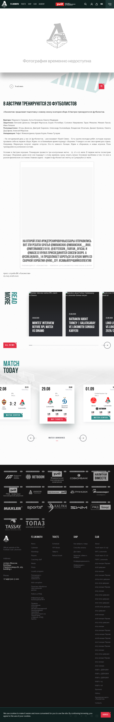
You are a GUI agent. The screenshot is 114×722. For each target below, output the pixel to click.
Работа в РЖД (36, 594)
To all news (19, 86)
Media (33, 563)
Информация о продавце (79, 566)
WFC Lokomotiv (101, 552)
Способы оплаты (80, 548)
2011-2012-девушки (102, 583)
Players (34, 555)
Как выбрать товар (81, 544)
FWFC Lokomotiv (101, 559)
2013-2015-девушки (102, 622)
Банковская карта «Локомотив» (101, 698)
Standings (35, 552)
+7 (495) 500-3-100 (11, 579)
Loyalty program (37, 571)
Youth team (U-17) (101, 555)
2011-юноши (99, 662)
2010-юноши (99, 666)
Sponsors (98, 689)
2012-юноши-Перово (102, 563)
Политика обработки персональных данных (39, 588)
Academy (42, 4)
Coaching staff (36, 559)
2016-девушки (100, 567)
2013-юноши (99, 650)
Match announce (57, 438)
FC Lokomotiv (14, 4)
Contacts (98, 703)
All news (10, 345)
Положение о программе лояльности (36, 577)
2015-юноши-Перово (102, 587)
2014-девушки (100, 611)
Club (35, 4)
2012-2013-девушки (102, 599)
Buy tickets (57, 420)
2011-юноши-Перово (102, 658)
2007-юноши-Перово (102, 642)
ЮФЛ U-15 (99, 681)
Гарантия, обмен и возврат (80, 556)
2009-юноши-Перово (103, 634)
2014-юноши (99, 626)
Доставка (77, 552)
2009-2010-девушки (102, 579)
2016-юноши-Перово (102, 618)
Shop (29, 4)
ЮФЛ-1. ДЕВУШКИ (101, 670)
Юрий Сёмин (63, 139)
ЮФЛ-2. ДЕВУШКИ (102, 678)
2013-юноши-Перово (102, 646)
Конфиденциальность (82, 561)
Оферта (55, 552)
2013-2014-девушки (102, 654)
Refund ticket (57, 555)
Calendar (34, 548)
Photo (33, 567)
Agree (106, 715)
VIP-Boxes (56, 548)
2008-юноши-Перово (103, 638)
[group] (45, 314)
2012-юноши (99, 571)
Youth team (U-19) (101, 548)
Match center (13, 415)
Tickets (23, 4)
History (97, 693)
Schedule (55, 544)
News (33, 544)
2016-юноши (99, 614)
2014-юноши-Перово (102, 630)
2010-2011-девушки (102, 603)
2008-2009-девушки (102, 607)
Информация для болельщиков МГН (38, 598)
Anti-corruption (36, 582)
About (97, 544)
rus (102, 4)
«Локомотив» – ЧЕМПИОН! (47, 265)
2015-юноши (99, 591)
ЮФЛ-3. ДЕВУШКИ (102, 674)
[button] (31, 345)
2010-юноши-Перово (102, 575)
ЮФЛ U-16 (99, 685)
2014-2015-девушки (102, 595)
